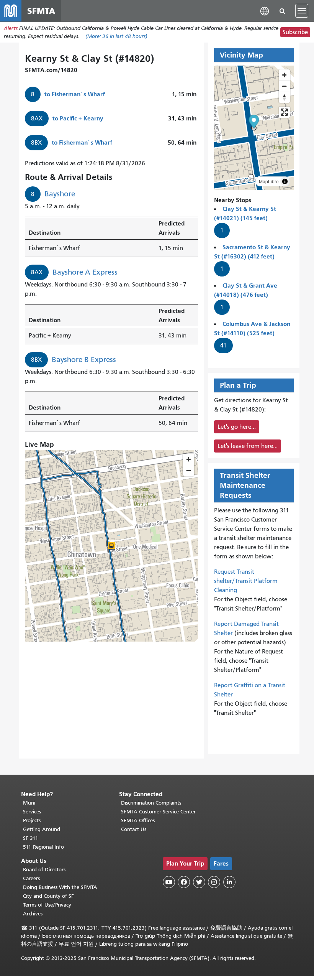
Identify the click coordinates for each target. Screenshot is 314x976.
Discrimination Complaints (151, 803)
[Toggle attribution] (284, 181)
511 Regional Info (43, 847)
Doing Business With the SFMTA (60, 887)
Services (32, 811)
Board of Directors (44, 869)
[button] (264, 10)
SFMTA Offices (138, 820)
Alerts (11, 28)
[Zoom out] (284, 86)
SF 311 (30, 838)
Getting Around (41, 829)
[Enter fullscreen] (284, 112)
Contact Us (133, 829)
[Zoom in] (284, 75)
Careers (31, 878)
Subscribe (295, 32)
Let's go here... (237, 426)
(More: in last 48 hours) (116, 36)
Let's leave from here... (248, 446)
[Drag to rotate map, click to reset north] (284, 97)
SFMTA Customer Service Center (158, 811)
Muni (29, 803)
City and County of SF (48, 896)
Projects (32, 820)
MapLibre (269, 181)
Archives (33, 913)
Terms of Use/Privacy (47, 905)
